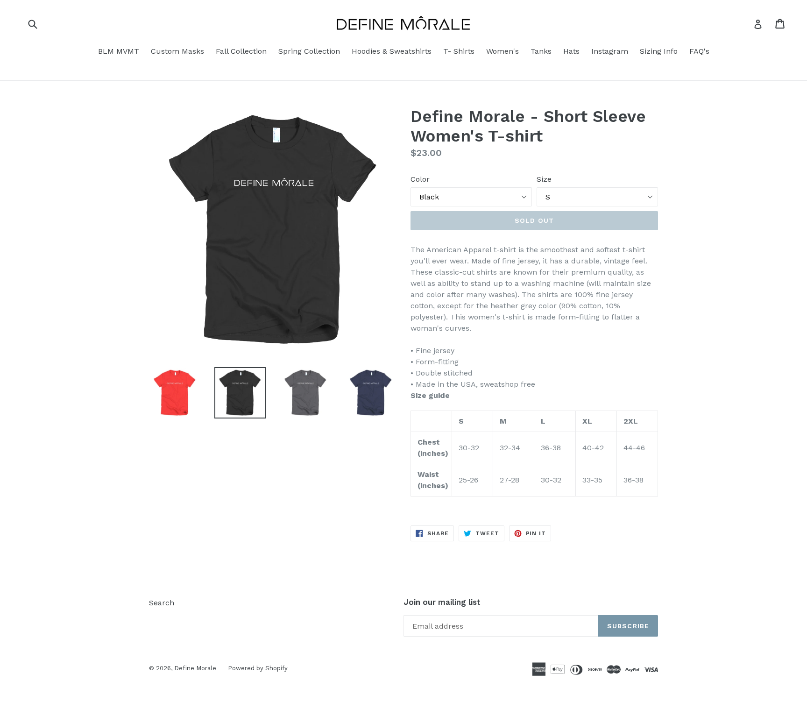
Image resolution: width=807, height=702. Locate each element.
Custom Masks (177, 51)
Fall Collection (241, 51)
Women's (502, 51)
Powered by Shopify (258, 668)
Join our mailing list (442, 602)
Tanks (541, 51)
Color (420, 179)
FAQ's (699, 51)
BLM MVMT (118, 51)
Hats (571, 51)
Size (544, 179)
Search (161, 602)
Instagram (609, 51)
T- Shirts (458, 51)
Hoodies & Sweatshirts (392, 51)
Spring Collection (309, 51)
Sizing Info (659, 51)
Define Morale (195, 668)
